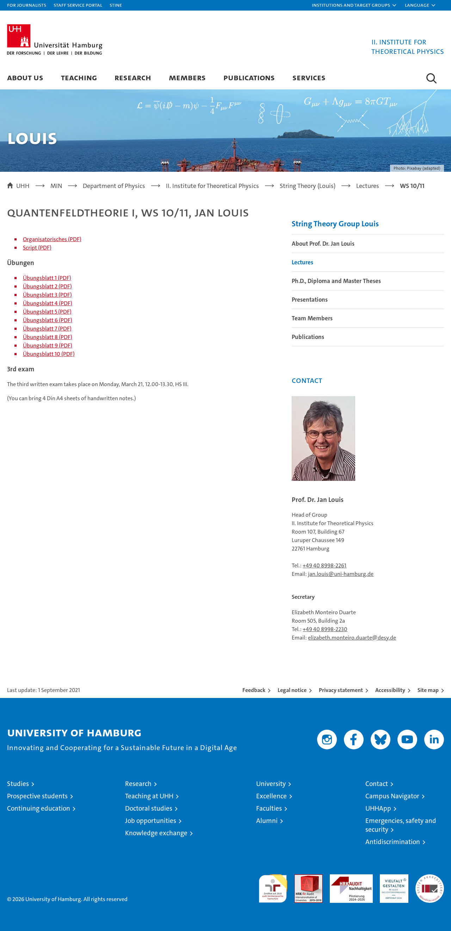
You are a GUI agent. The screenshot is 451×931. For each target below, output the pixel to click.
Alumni (267, 820)
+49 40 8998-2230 (325, 629)
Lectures (302, 262)
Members (187, 77)
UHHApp (378, 808)
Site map (428, 690)
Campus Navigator (392, 796)
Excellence (271, 796)
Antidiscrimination (392, 841)
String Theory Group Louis (335, 224)
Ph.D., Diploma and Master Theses (336, 281)
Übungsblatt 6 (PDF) (47, 320)
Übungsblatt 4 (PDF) (47, 303)
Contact (376, 783)
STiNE (116, 4)
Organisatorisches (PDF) (52, 239)
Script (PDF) (37, 247)
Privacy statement (341, 690)
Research (133, 77)
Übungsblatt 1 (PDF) (47, 278)
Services (309, 77)
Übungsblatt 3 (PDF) (47, 294)
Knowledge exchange (156, 833)
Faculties (269, 808)
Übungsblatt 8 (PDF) (47, 337)
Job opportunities (150, 820)
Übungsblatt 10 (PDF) (49, 354)
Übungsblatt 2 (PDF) (47, 286)
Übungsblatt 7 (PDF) (47, 328)
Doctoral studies (148, 808)
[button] (354, 5)
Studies (18, 783)
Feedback (253, 690)
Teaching (79, 77)
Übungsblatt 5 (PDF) (47, 311)
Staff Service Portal (78, 4)
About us (25, 77)
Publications (249, 77)
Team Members (312, 318)
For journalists (26, 4)
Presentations (310, 299)
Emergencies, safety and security (400, 825)
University (271, 783)
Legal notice (292, 690)
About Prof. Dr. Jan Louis (323, 243)
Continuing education (38, 808)
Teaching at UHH (149, 796)
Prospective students (37, 796)
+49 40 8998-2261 (324, 565)
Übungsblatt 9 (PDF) (47, 345)
